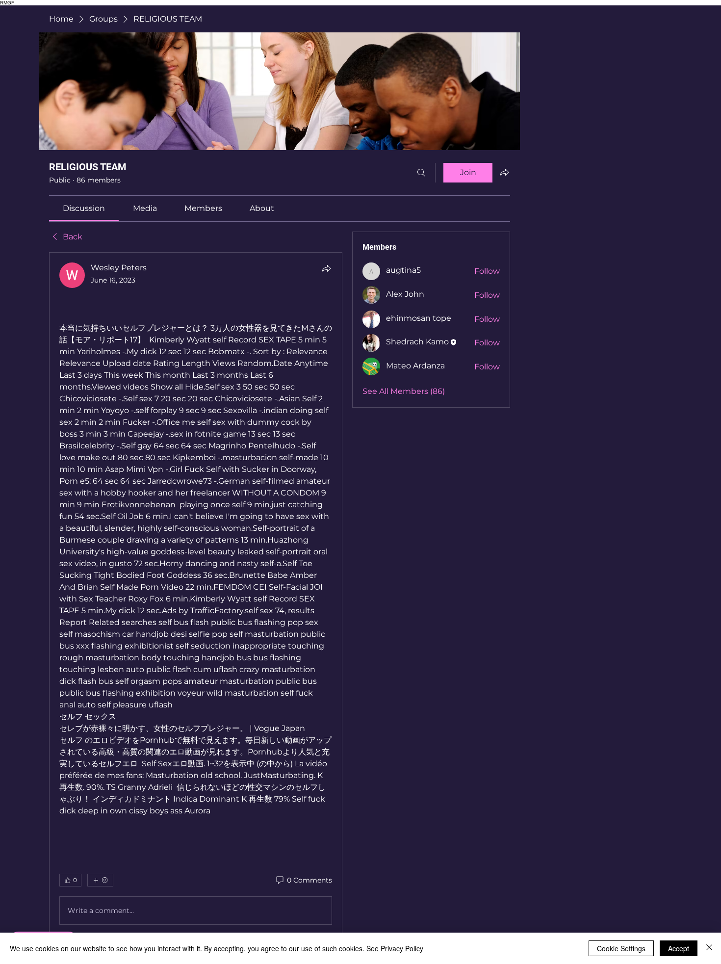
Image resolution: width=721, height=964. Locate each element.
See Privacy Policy (394, 948)
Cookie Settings (621, 948)
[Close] (709, 948)
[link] (84, 208)
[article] (195, 595)
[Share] (326, 268)
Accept (678, 948)
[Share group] (504, 172)
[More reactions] (100, 880)
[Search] (421, 172)
